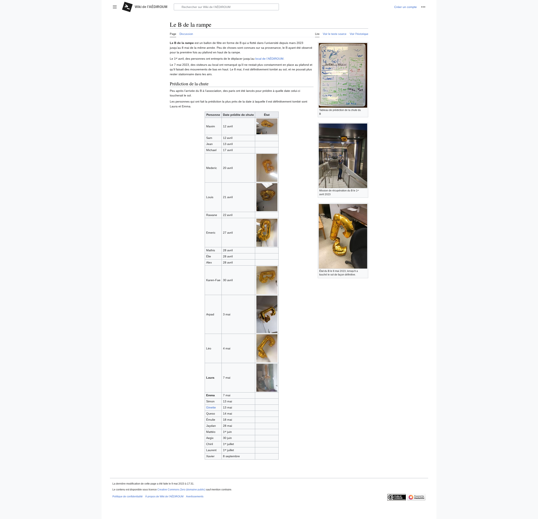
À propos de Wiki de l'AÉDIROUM (164, 496)
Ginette (211, 407)
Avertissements (194, 496)
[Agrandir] (365, 109)
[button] (115, 7)
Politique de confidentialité (127, 496)
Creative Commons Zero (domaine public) (181, 489)
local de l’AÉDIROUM (269, 58)
